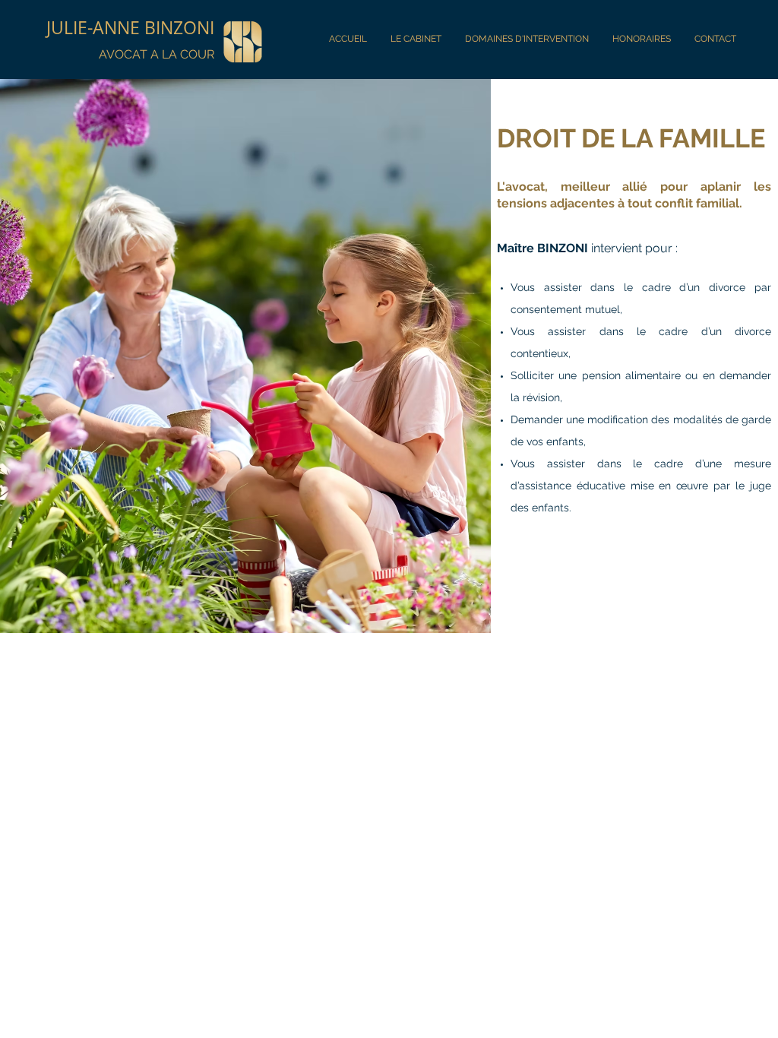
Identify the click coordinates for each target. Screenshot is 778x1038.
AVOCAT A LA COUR (156, 54)
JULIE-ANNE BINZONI (130, 28)
